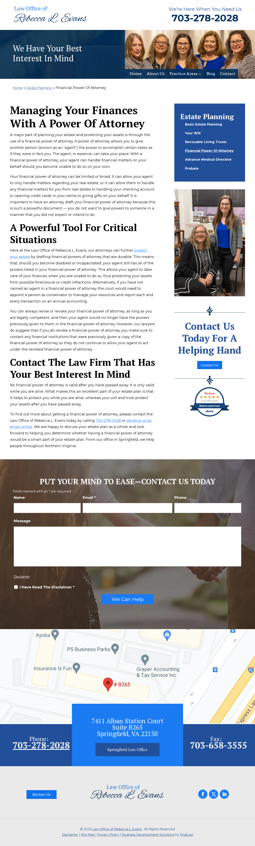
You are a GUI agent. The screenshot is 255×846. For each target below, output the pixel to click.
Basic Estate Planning (203, 124)
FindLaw (186, 835)
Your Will (193, 133)
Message (22, 521)
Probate (192, 168)
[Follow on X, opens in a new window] (213, 794)
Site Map (88, 835)
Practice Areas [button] (183, 74)
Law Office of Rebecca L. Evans (116, 829)
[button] (251, 817)
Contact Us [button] (210, 365)
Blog (210, 74)
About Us (156, 74)
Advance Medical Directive (208, 159)
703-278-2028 (205, 18)
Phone (180, 497)
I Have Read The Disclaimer (47, 587)
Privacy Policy (108, 835)
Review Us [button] (41, 794)
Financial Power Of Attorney (209, 151)
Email (89, 497)
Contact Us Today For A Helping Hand (209, 338)
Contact (227, 74)
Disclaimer (22, 577)
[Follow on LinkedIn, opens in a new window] (224, 794)
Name (19, 497)
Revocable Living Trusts (206, 142)
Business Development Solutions (148, 835)
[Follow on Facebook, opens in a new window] (202, 794)
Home (136, 74)
